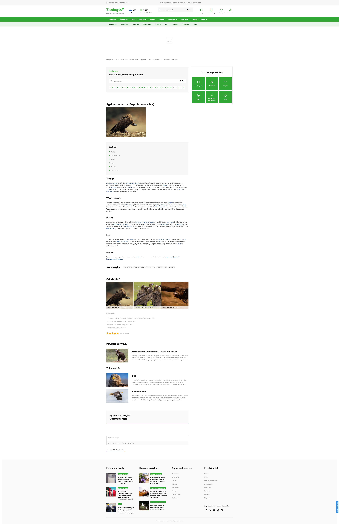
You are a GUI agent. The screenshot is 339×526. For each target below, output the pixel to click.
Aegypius (175, 59)
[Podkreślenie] (113, 443)
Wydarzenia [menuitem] (171, 19)
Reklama (207, 491)
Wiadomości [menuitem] (112, 19)
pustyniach (170, 222)
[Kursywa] (110, 443)
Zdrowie (174, 484)
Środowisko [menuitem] (123, 19)
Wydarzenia (175, 498)
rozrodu (183, 239)
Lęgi (112, 163)
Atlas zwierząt (125, 59)
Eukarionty (144, 267)
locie (109, 189)
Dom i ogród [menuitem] (142, 19)
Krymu (128, 205)
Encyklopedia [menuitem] (112, 24)
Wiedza (117, 59)
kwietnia (125, 242)
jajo (159, 242)
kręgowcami (169, 257)
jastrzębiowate (135, 183)
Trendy (174, 491)
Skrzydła (113, 187)
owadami (121, 259)
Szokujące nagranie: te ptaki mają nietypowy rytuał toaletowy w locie (158, 507)
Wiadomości (175, 473)
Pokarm (113, 166)
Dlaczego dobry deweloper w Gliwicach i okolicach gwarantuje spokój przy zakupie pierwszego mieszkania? (125, 495)
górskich (146, 222)
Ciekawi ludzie (176, 494)
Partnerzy (207, 494)
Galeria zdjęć (115, 170)
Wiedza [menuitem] (194, 19)
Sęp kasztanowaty (112, 183)
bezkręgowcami (111, 259)
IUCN (130, 226)
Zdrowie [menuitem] (161, 19)
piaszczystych (117, 224)
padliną (138, 257)
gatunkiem (179, 224)
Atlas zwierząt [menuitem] (125, 24)
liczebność (164, 224)
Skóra (165, 185)
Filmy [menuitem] (167, 24)
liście (126, 226)
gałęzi (169, 239)
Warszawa (133, 13)
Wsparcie (207, 498)
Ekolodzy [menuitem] (175, 24)
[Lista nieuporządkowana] (120, 443)
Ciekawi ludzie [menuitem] (184, 19)
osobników (109, 192)
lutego (118, 242)
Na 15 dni (149, 13)
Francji (185, 207)
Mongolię (164, 205)
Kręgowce (143, 59)
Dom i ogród (175, 477)
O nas (206, 477)
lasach (152, 222)
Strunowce (135, 59)
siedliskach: (138, 222)
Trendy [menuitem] (133, 19)
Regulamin (207, 487)
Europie (170, 203)
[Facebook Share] (173, 417)
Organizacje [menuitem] (186, 24)
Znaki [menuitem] (195, 24)
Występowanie (115, 155)
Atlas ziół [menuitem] (136, 24)
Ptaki (149, 59)
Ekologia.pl (109, 59)
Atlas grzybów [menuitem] (147, 24)
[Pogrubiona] (108, 443)
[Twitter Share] (178, 417)
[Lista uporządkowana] (118, 443)
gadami (176, 257)
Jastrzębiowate (165, 59)
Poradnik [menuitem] (158, 24)
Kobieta (174, 480)
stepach (125, 224)
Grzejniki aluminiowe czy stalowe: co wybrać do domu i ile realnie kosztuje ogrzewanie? (126, 480)
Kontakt (206, 473)
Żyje (179, 244)
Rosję (184, 205)
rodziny (127, 183)
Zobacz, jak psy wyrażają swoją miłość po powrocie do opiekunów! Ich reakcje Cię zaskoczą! (158, 494)
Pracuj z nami (208, 484)
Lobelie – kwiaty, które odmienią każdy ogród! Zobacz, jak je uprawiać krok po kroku (157, 480)
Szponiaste (156, 59)
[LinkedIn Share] (183, 417)
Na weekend (143, 13)
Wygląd (113, 151)
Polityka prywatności (210, 480)
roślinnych (162, 239)
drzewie (130, 239)
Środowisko (175, 487)
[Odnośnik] (128, 443)
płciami (180, 189)
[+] (133, 443)
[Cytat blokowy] (123, 443)
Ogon (131, 187)
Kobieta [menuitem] (152, 19)
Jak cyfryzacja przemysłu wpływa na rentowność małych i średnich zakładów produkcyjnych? (126, 510)
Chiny (158, 205)
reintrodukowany (159, 207)
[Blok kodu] (125, 443)
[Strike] (115, 443)
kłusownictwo (110, 228)
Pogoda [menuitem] (203, 19)
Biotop (113, 159)
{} (130, 443)
